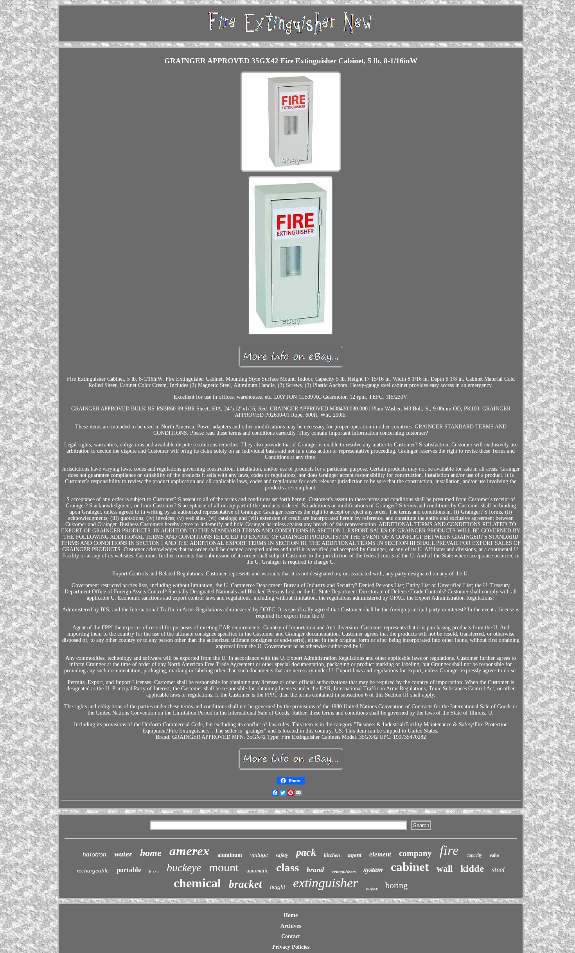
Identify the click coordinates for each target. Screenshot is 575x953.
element (380, 854)
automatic (257, 871)
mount (224, 867)
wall (445, 869)
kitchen (332, 855)
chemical (197, 883)
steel (498, 869)
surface (371, 888)
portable (129, 870)
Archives (290, 926)
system (373, 869)
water (123, 853)
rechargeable (93, 870)
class (287, 867)
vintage (259, 854)
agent (354, 855)
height (277, 886)
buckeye (184, 868)
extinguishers (344, 871)
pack (306, 852)
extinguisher (325, 883)
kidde (472, 868)
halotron (94, 854)
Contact (290, 936)
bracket (245, 884)
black (154, 871)
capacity (474, 855)
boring (396, 885)
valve (494, 855)
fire (449, 850)
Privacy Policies (290, 947)
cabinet (410, 867)
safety (282, 855)
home (151, 853)
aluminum (229, 855)
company (415, 853)
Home (291, 915)
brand (315, 870)
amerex (189, 851)
